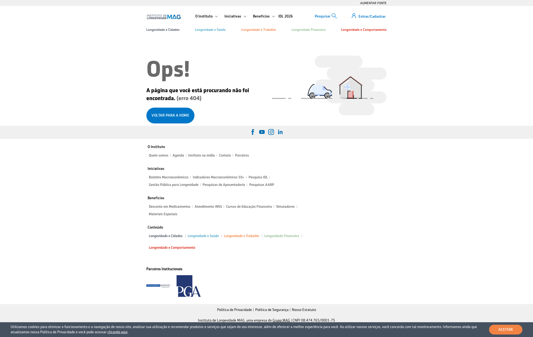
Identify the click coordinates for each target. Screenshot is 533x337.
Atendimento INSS (208, 207)
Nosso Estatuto (304, 310)
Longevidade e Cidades (162, 30)
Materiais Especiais (163, 214)
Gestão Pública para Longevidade (173, 185)
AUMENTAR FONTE (373, 3)
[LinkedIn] (280, 132)
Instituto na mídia (201, 155)
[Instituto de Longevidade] (163, 17)
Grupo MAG (281, 320)
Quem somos (158, 155)
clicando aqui (117, 332)
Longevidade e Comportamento (364, 30)
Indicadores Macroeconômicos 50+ (218, 177)
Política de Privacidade (234, 310)
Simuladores (285, 207)
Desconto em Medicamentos (170, 207)
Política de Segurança (272, 310)
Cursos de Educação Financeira (249, 207)
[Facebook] (253, 132)
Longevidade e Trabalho (258, 30)
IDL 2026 (285, 16)
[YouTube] (262, 132)
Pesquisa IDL (258, 177)
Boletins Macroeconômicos (169, 177)
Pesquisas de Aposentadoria (224, 185)
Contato (225, 155)
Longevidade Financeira (308, 30)
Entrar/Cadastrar (372, 16)
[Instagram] (271, 132)
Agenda (178, 155)
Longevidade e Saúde (210, 30)
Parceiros (242, 155)
